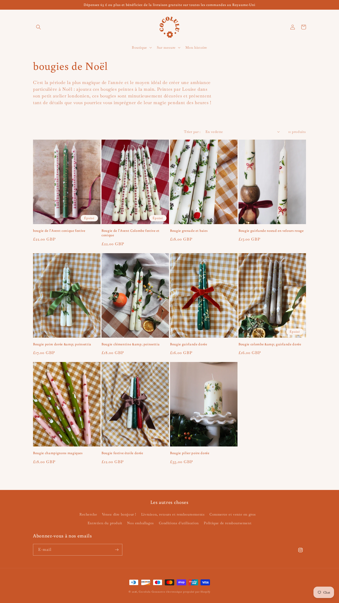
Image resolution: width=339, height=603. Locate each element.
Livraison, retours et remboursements (173, 514)
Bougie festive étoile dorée (122, 453)
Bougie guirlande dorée (188, 344)
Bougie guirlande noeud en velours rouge (271, 230)
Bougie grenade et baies (188, 230)
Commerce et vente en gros (232, 514)
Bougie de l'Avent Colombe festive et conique (131, 232)
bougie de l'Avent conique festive (59, 230)
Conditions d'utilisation (179, 523)
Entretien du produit (105, 523)
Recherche (88, 514)
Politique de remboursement (228, 523)
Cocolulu (145, 591)
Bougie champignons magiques (58, 453)
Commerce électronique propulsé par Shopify (181, 591)
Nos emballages (140, 523)
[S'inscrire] (116, 550)
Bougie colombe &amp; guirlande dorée (269, 344)
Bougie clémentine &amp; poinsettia (131, 344)
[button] (38, 27)
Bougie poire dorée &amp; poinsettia (62, 344)
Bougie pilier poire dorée (189, 453)
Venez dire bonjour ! (119, 514)
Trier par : (192, 131)
